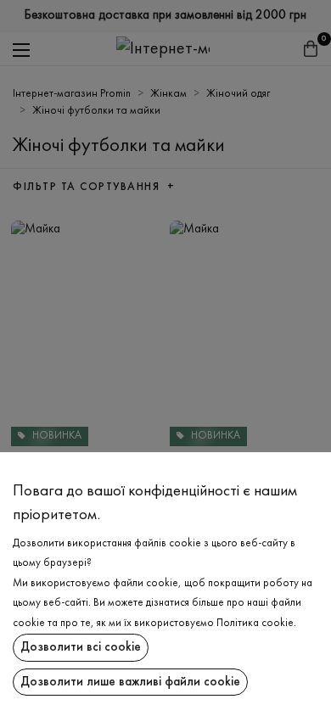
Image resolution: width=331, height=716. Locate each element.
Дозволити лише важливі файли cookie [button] (130, 682)
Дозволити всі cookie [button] (80, 647)
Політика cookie (255, 623)
